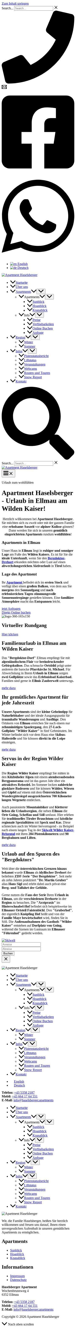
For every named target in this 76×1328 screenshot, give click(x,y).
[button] (34, 291)
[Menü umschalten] (41, 291)
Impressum (17, 1276)
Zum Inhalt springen (15, 3)
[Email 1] (4, 88)
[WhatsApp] (38, 256)
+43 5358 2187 (24, 1092)
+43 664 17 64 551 (25, 1096)
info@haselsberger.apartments (33, 1100)
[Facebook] (38, 172)
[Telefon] (38, 82)
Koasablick (17, 1258)
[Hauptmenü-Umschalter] (8, 473)
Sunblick (16, 1250)
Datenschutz (18, 1280)
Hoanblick (17, 1254)
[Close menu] (6, 959)
